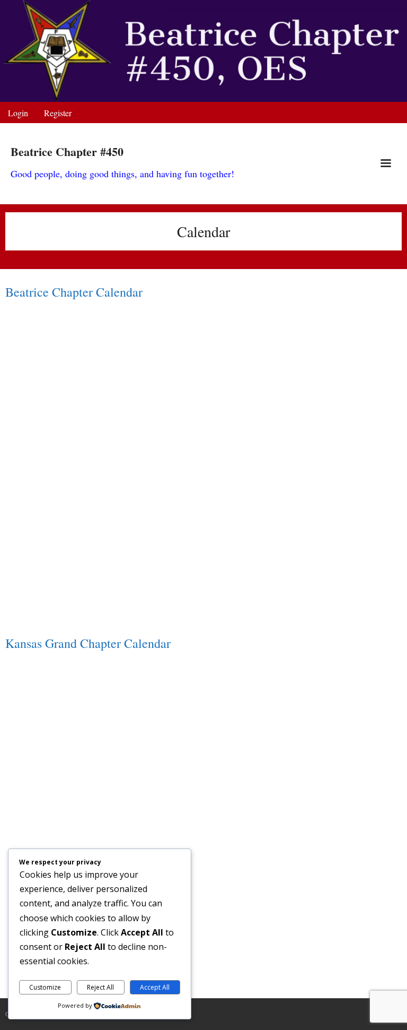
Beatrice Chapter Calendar (74, 291)
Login (18, 112)
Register (58, 112)
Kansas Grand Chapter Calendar (88, 643)
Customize (45, 987)
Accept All (155, 987)
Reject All (100, 987)
